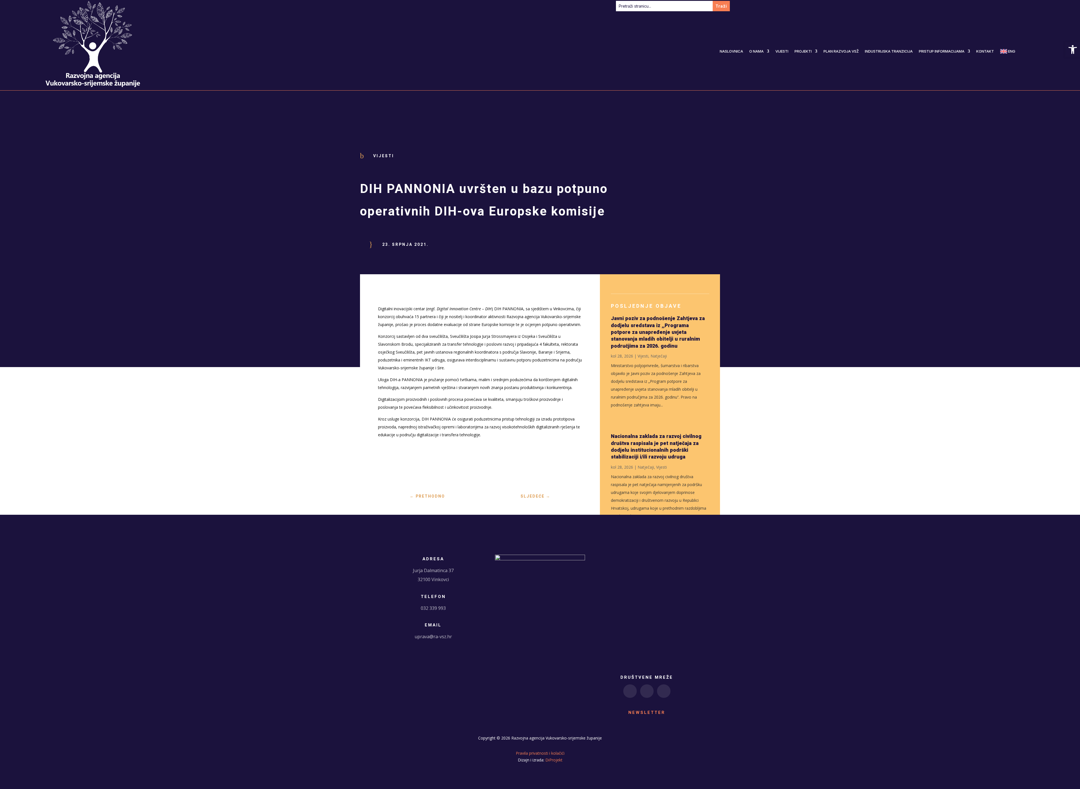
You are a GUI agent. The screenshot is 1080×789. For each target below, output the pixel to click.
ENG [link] (1011, 51)
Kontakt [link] (985, 51)
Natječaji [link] (659, 356)
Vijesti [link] (781, 51)
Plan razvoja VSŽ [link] (841, 51)
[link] (1072, 49)
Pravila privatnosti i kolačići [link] (540, 753)
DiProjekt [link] (553, 760)
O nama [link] (756, 51)
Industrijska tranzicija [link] (889, 51)
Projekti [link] (803, 51)
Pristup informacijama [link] (941, 51)
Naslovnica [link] (731, 51)
